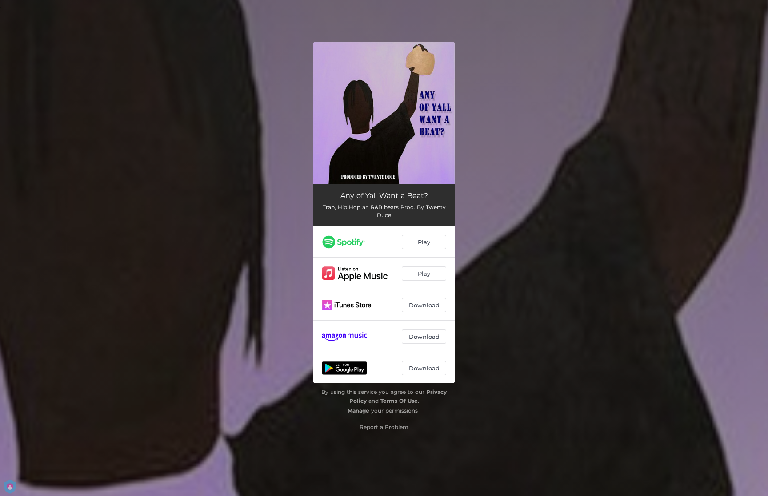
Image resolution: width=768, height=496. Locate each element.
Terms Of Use (399, 400)
